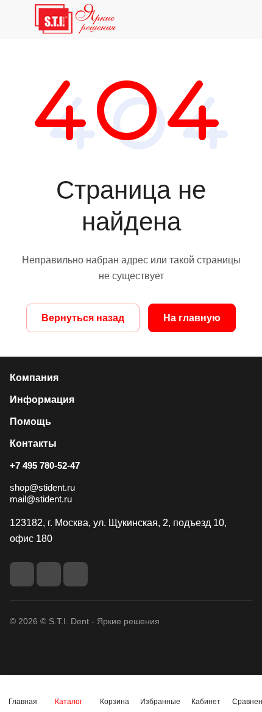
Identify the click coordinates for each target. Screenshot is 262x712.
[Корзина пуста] (242, 19)
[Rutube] (49, 574)
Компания (34, 377)
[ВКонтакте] (22, 574)
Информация (42, 399)
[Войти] (218, 19)
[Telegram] (75, 574)
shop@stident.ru (42, 487)
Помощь (30, 421)
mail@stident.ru (41, 499)
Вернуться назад (82, 318)
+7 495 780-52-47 (45, 465)
